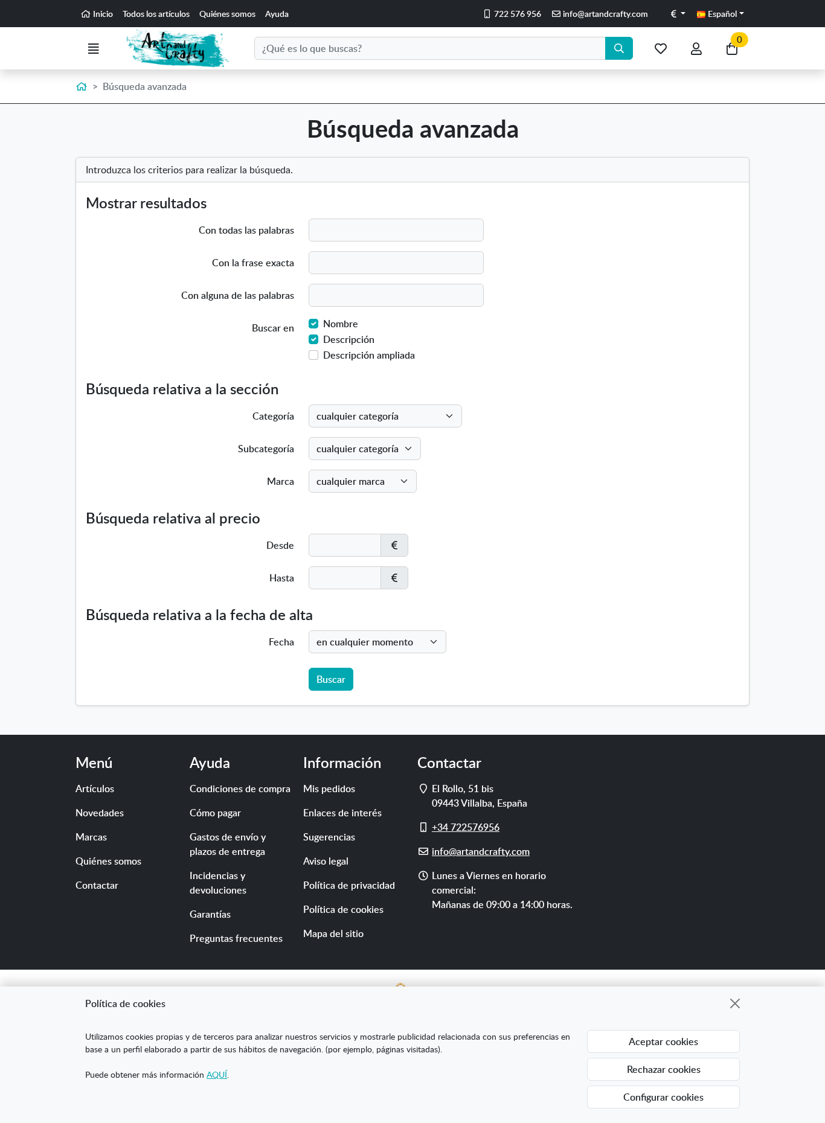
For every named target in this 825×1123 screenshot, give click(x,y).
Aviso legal (325, 861)
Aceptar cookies (663, 1041)
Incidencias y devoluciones (218, 883)
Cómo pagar (215, 812)
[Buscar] (619, 48)
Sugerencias (329, 836)
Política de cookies (343, 909)
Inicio (102, 13)
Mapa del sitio (333, 933)
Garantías (210, 914)
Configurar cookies (663, 1097)
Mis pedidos (329, 788)
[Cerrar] (735, 1003)
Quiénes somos (227, 13)
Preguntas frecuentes (236, 938)
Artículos (94, 788)
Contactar (96, 885)
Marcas (91, 836)
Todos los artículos (156, 13)
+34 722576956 (465, 827)
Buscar (330, 679)
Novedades (99, 812)
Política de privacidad (349, 885)
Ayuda (277, 13)
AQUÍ (217, 1074)
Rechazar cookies (664, 1069)
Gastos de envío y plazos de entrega (228, 844)
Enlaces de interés (342, 812)
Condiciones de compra (240, 788)
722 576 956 (516, 13)
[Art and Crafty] (183, 48)
